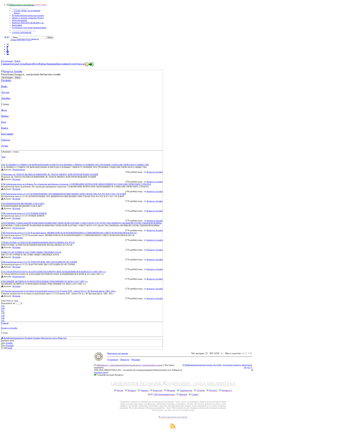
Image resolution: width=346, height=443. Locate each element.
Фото (4, 110)
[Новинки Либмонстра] (246, 353)
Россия (120, 390)
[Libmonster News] (251, 353)
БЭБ (10, 348)
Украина (144, 390)
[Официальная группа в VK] (7, 54)
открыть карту (101, 372)
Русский (10, 345)
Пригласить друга (49, 338)
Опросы (5, 139)
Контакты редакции (117, 353)
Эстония (201, 390)
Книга (17, 13)
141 (2, 320)
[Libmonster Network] (217, 367)
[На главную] (98, 360)
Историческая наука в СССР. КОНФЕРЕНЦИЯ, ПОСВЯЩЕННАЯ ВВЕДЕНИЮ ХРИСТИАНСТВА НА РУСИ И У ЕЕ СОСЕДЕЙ (64, 194)
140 (2, 318)
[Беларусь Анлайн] (2, 71)
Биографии (7, 133)
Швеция (183, 394)
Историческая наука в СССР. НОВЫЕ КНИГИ (25, 213)
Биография (17, 25)
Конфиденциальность (14, 338)
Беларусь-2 (227, 390)
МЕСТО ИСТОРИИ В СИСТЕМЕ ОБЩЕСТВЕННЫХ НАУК (32, 252)
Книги (4, 128)
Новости (124, 359)
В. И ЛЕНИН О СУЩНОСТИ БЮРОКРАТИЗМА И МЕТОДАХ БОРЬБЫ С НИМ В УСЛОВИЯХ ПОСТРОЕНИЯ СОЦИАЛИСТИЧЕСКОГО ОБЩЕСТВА (76, 165)
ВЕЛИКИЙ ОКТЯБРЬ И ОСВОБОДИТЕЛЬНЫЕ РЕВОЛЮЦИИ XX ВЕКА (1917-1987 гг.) (45, 281)
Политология (18, 169)
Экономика (17, 237)
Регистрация (7, 61)
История (16, 179)
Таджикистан (186, 390)
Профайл (6, 80)
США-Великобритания (164, 394)
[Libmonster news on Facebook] (248, 353)
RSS (4, 157)
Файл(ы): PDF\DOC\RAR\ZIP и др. (28, 23)
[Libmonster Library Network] (252, 370)
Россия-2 (213, 390)
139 (2, 315)
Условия (28, 338)
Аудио (4, 145)
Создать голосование (21, 32)
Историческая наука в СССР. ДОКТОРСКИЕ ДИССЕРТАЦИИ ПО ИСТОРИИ (40, 262)
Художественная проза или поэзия (28, 15)
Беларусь (132, 390)
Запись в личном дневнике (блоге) (28, 18)
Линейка (5, 98)
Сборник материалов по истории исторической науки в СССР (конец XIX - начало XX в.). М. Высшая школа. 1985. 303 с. (59, 291)
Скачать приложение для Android (173, 417)
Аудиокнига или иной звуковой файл (29, 27)
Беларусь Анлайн (12, 71)
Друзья (5, 92)
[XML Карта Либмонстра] (173, 428)
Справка (36, 338)
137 (2, 311)
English (9, 343)
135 (2, 306)
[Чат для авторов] (207, 353)
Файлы (5, 116)
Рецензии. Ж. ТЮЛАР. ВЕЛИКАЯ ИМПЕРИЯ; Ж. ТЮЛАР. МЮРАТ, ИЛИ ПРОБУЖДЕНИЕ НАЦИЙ (50, 174)
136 (2, 308)
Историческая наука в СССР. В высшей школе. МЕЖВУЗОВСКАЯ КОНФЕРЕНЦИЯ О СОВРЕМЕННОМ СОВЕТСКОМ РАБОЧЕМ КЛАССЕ (70, 233)
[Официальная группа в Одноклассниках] (7, 49)
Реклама (135, 359)
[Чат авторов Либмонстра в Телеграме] (7, 52)
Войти (17, 61)
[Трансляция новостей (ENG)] (7, 47)
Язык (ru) (62, 338)
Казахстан (157, 390)
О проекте (112, 359)
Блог (3, 122)
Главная (5, 323)
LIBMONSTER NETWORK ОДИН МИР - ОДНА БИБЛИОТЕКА (173, 383)
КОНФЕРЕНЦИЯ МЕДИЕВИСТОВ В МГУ (24, 203)
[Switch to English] (7, 44)
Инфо (4, 86)
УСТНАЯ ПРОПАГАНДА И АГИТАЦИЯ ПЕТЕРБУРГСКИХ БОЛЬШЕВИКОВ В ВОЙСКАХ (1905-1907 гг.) (54, 272)
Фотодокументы (19, 20)
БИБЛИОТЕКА (24, 40)
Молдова (171, 390)
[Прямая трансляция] (222, 353)
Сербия (194, 394)
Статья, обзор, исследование (27, 10)
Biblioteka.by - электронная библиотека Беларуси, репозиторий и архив (129, 365)
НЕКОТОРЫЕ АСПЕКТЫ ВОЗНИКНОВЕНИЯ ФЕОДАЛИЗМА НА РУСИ (38, 242)
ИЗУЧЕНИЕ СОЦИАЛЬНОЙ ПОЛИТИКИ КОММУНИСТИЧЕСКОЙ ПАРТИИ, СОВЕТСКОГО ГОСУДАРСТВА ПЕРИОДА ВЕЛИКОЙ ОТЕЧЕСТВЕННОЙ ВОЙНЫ (82, 223)
